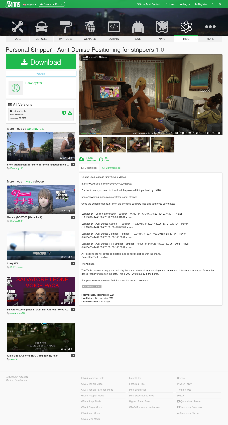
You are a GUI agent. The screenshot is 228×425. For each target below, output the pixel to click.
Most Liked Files (137, 389)
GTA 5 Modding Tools (92, 378)
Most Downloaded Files (141, 395)
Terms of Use (184, 389)
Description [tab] (90, 167)
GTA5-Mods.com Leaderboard (145, 407)
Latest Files (135, 378)
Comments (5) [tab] (113, 167)
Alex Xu (14, 359)
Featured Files (137, 383)
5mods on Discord (189, 413)
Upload (171, 4)
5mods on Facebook (191, 407)
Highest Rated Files (139, 401)
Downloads (91, 161)
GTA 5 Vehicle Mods (91, 383)
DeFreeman (16, 267)
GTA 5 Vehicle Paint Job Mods (97, 389)
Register (202, 4)
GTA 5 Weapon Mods (92, 395)
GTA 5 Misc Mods (90, 418)
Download (44, 62)
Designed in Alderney (17, 376)
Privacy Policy (184, 383)
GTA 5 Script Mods (91, 401)
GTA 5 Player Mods (91, 407)
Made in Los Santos (16, 380)
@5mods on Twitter (190, 401)
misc (29, 181)
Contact (181, 378)
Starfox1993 (16, 221)
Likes (106, 161)
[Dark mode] (212, 4)
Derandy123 (33, 83)
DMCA (180, 395)
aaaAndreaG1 (17, 313)
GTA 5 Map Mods (90, 413)
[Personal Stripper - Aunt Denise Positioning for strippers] (151, 94)
